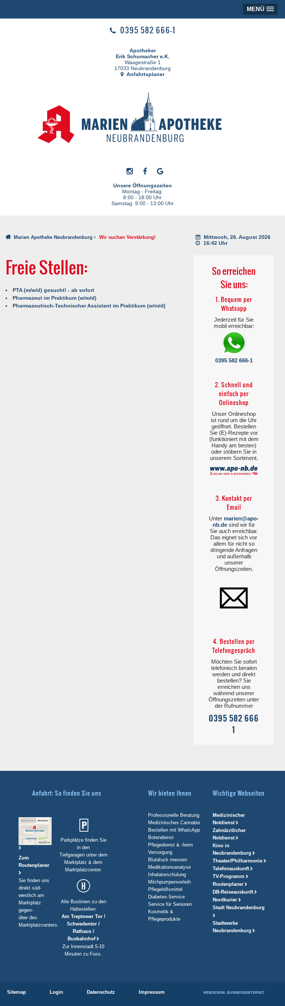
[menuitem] (16, 992)
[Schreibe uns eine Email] (234, 597)
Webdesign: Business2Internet (234, 993)
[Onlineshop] (234, 470)
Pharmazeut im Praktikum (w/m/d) (54, 298)
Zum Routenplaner (34, 861)
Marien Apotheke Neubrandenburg (53, 237)
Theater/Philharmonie (237, 861)
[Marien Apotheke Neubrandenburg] (139, 119)
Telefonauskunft (231, 868)
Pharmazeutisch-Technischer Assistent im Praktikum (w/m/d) (89, 306)
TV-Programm (229, 876)
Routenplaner (228, 884)
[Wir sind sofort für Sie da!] (234, 343)
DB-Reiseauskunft (233, 892)
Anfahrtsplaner (144, 74)
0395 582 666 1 (234, 724)
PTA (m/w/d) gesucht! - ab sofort (53, 290)
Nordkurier (225, 900)
